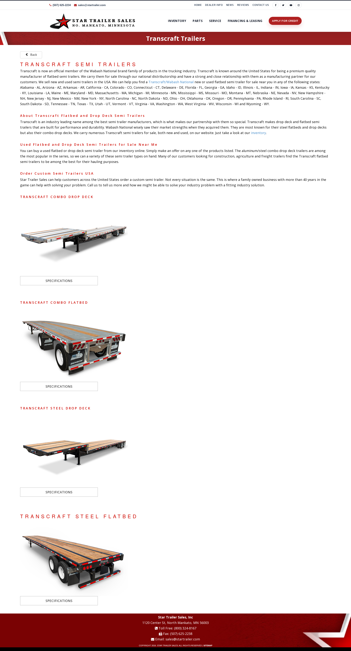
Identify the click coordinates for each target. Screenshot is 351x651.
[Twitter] (283, 5)
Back (32, 54)
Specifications (59, 281)
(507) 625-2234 (62, 5)
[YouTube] (291, 5)
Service (215, 21)
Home (198, 5)
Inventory (177, 21)
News (230, 5)
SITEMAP (207, 645)
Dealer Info (214, 5)
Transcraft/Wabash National (171, 82)
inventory (258, 133)
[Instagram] (298, 5)
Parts (198, 21)
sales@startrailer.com (92, 5)
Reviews (243, 5)
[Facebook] (275, 5)
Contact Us (260, 5)
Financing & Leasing (245, 21)
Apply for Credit (285, 20)
